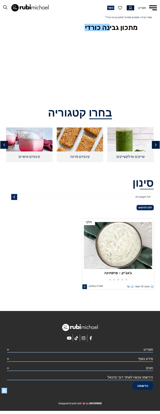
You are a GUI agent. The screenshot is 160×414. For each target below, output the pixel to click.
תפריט (142, 8)
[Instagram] (83, 338)
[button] (4, 145)
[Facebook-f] (90, 338)
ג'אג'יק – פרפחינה (118, 273)
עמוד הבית (146, 17)
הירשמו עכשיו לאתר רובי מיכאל (130, 377)
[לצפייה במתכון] (84, 286)
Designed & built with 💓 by (80, 403)
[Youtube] (69, 338)
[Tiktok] (76, 338)
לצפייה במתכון (96, 286)
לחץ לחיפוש (145, 207)
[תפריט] (153, 8)
